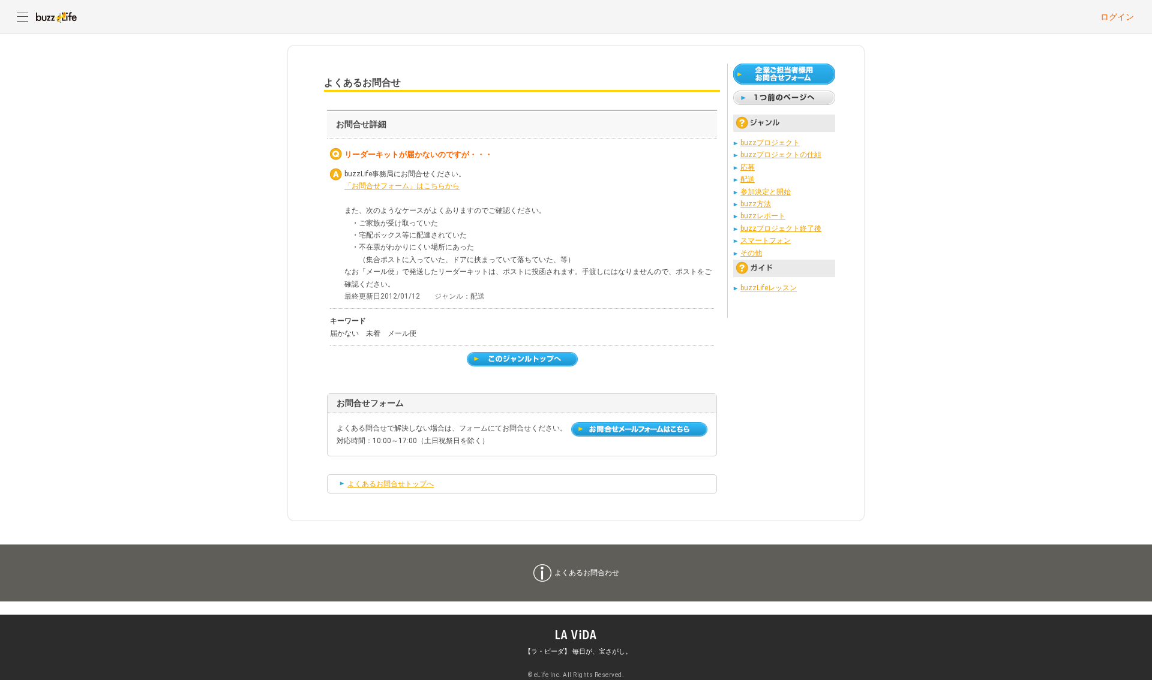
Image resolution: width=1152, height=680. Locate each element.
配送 (747, 179)
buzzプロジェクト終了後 (780, 228)
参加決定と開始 (765, 192)
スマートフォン (765, 240)
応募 (747, 167)
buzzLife (56, 17)
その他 (751, 253)
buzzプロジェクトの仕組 (780, 155)
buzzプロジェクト (770, 143)
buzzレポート (762, 216)
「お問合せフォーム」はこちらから (402, 186)
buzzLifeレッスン (768, 288)
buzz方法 (755, 204)
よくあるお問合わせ (586, 572)
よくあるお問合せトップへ (390, 484)
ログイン (1117, 17)
